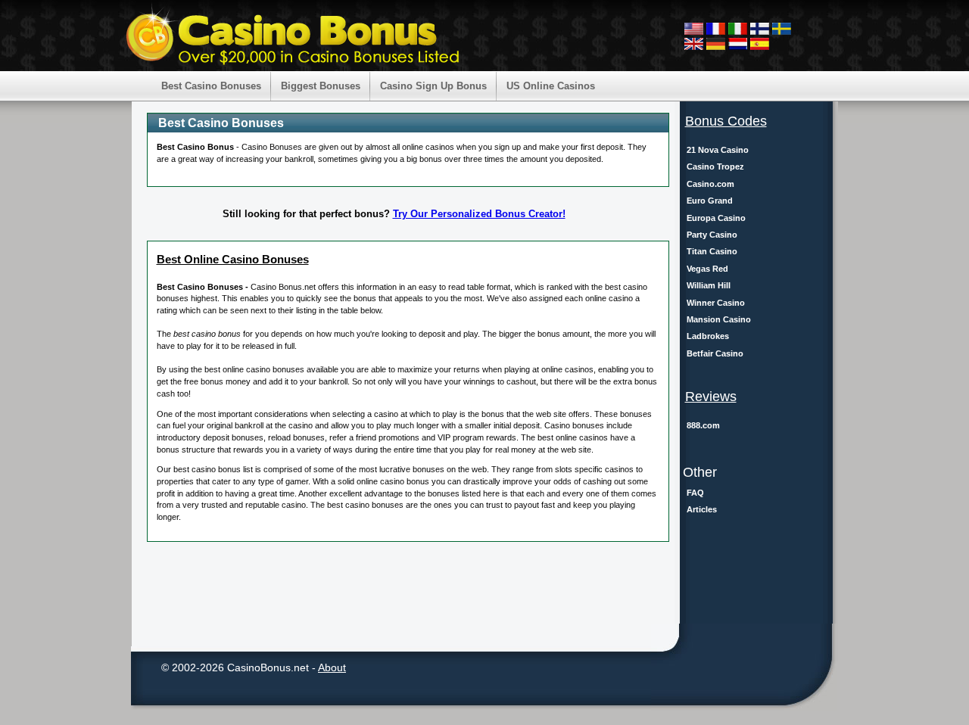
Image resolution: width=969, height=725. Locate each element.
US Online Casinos (550, 86)
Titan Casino (712, 251)
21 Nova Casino (718, 149)
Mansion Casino (719, 319)
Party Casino (712, 234)
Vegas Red (707, 268)
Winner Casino (716, 302)
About (332, 667)
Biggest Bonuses (320, 86)
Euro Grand (710, 200)
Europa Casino (716, 217)
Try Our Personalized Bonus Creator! (479, 213)
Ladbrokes (708, 336)
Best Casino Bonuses (211, 86)
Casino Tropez (715, 166)
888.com (703, 425)
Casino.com (710, 183)
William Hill (709, 285)
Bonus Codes (726, 121)
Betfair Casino (715, 353)
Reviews (711, 396)
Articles (702, 509)
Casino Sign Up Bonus (433, 86)
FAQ (695, 492)
